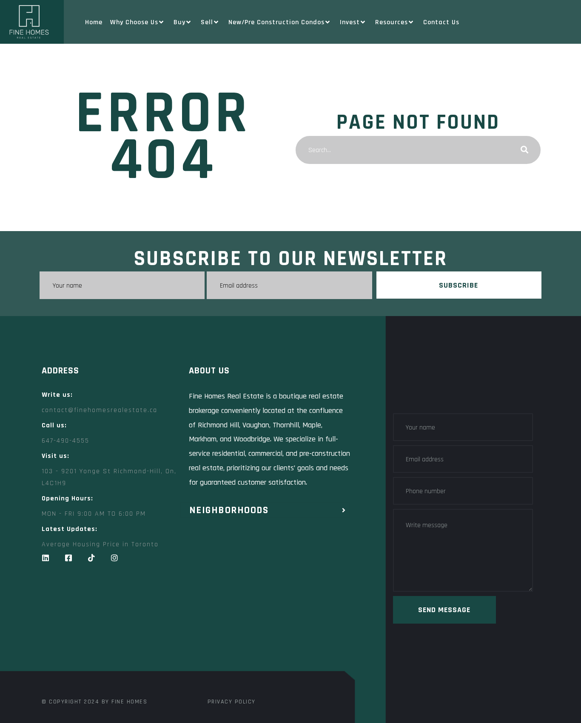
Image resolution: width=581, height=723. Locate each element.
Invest (350, 22)
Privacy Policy (232, 702)
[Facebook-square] (68, 558)
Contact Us (441, 22)
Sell (207, 22)
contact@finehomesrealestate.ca (99, 410)
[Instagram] (114, 558)
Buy (179, 22)
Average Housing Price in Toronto (100, 544)
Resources (391, 22)
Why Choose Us (134, 22)
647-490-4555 (65, 440)
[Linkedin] (45, 558)
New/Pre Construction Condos (276, 22)
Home (94, 22)
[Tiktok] (91, 558)
